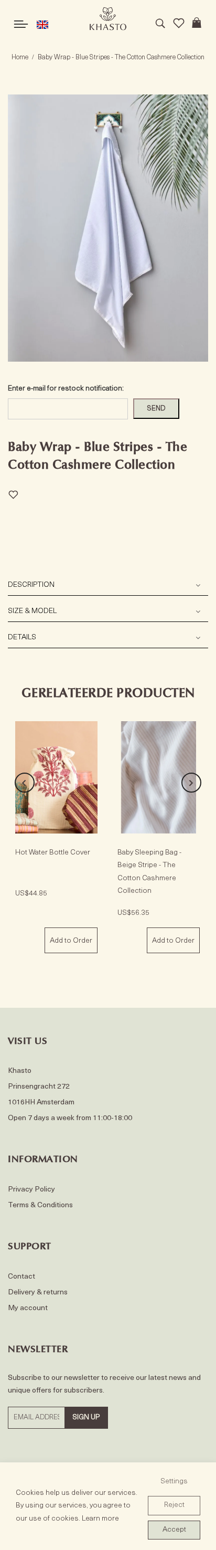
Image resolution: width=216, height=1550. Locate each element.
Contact (21, 1277)
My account (28, 1308)
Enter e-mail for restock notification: (66, 389)
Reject (174, 1505)
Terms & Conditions (40, 1205)
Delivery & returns (38, 1292)
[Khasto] (108, 18)
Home (20, 57)
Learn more (100, 1519)
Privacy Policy (31, 1190)
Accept (174, 1530)
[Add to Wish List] (13, 493)
